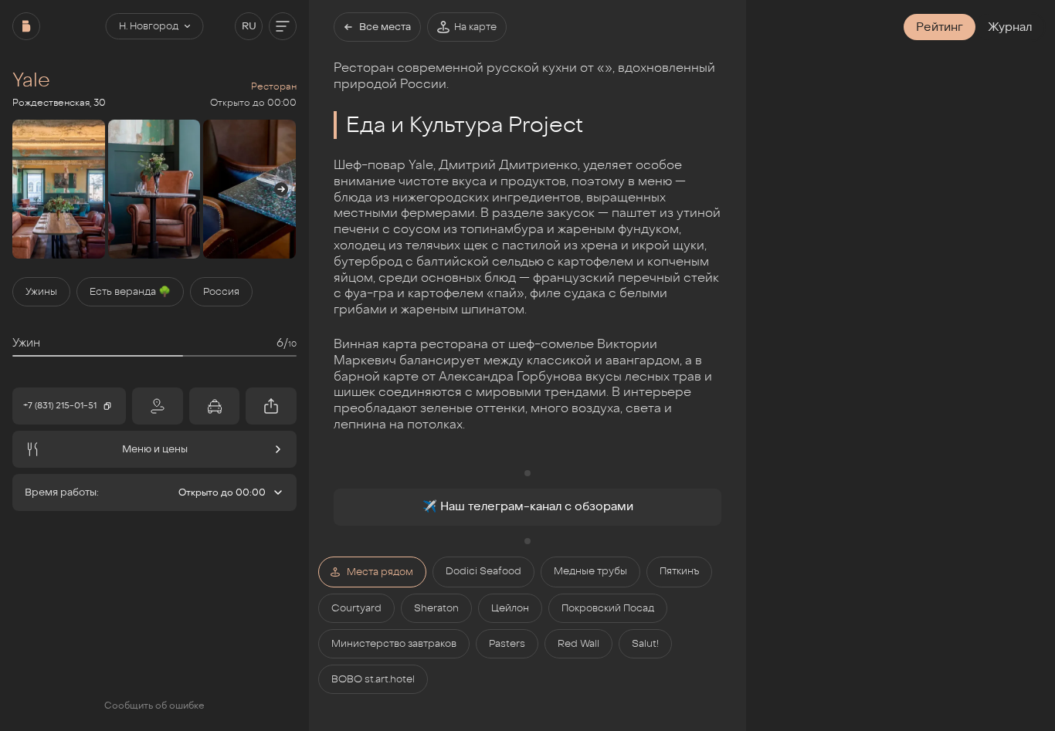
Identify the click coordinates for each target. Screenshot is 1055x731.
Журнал (1010, 27)
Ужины (41, 292)
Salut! (645, 644)
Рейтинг (939, 27)
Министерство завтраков (393, 644)
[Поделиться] (271, 406)
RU (249, 26)
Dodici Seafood (483, 571)
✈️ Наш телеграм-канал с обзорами (527, 506)
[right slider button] (281, 189)
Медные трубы (590, 571)
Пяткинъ (679, 571)
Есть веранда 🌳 (130, 292)
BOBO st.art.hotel (373, 679)
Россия (221, 292)
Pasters (507, 644)
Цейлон (510, 608)
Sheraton (436, 608)
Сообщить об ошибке (154, 705)
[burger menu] (283, 26)
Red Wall (578, 644)
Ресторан (274, 86)
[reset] (26, 26)
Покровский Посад (607, 608)
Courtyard (356, 608)
